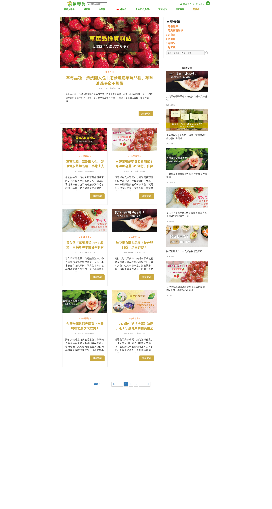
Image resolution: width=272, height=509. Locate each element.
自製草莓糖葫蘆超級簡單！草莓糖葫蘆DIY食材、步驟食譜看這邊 (134, 166)
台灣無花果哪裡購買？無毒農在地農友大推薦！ (85, 326)
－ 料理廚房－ (134, 156)
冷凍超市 (164, 10)
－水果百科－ (109, 72)
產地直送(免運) (142, 10)
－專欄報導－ (85, 318)
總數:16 (97, 384)
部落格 (199, 10)
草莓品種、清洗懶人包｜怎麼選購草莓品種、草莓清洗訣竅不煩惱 (109, 81)
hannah (142, 171)
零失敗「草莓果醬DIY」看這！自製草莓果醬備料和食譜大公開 (85, 247)
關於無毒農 (71, 10)
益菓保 (104, 10)
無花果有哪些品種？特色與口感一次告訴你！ (134, 245)
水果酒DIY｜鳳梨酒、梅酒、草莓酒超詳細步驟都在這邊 (186, 137)
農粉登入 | (188, 4)
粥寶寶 (89, 10)
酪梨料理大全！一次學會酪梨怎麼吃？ (185, 251)
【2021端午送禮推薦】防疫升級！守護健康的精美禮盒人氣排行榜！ (134, 328)
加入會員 (200, 4)
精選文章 (187, 67)
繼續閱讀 (145, 113)
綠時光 (120, 10)
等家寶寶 (183, 10)
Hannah (117, 88)
